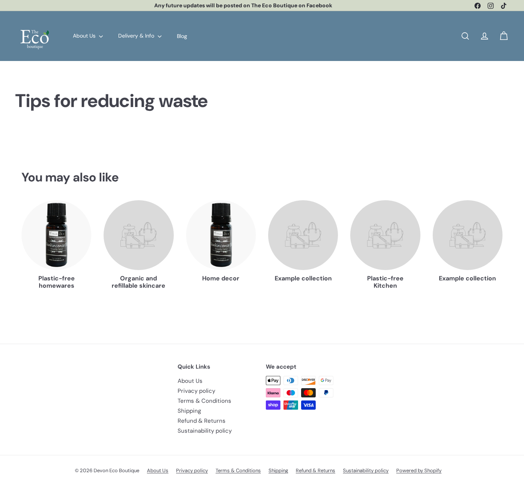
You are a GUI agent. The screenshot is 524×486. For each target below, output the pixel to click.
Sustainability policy (205, 431)
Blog (182, 35)
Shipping (189, 411)
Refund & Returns (202, 421)
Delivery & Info (137, 35)
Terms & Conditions (204, 401)
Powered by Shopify (419, 470)
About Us (85, 35)
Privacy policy (196, 391)
